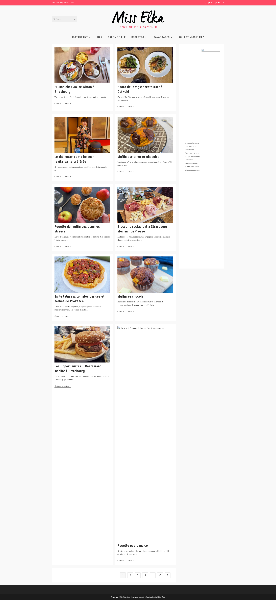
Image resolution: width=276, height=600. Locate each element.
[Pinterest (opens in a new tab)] (212, 2)
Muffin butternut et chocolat (138, 157)
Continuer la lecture (62, 104)
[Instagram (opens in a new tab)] (215, 2)
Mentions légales (151, 597)
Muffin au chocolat (131, 296)
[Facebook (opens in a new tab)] (209, 2)
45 (160, 575)
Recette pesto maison (133, 546)
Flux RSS (161, 597)
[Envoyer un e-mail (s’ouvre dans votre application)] (222, 2)
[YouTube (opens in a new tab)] (219, 2)
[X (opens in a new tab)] (205, 2)
